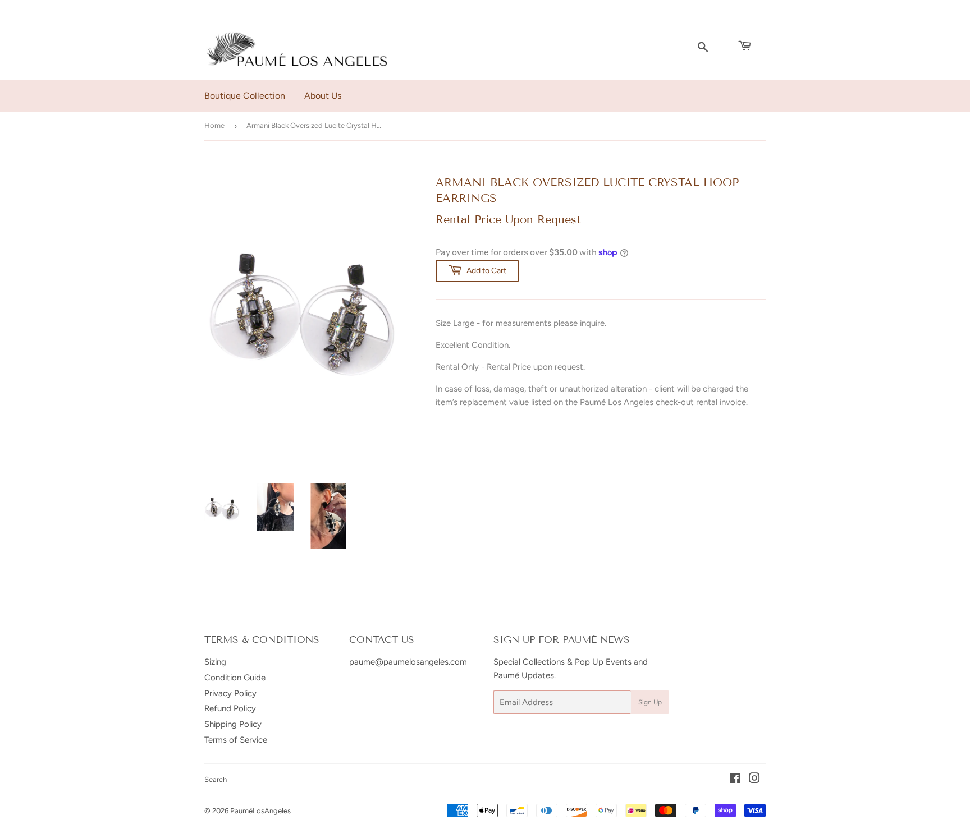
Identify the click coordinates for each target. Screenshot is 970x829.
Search (215, 779)
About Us (322, 95)
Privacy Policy (230, 693)
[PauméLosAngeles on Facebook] (735, 780)
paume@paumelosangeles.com (408, 662)
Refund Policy (230, 708)
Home (214, 125)
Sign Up (650, 702)
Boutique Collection (244, 95)
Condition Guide (235, 678)
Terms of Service (235, 740)
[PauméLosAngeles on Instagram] (754, 780)
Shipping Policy (233, 724)
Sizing (215, 662)
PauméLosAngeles (260, 811)
